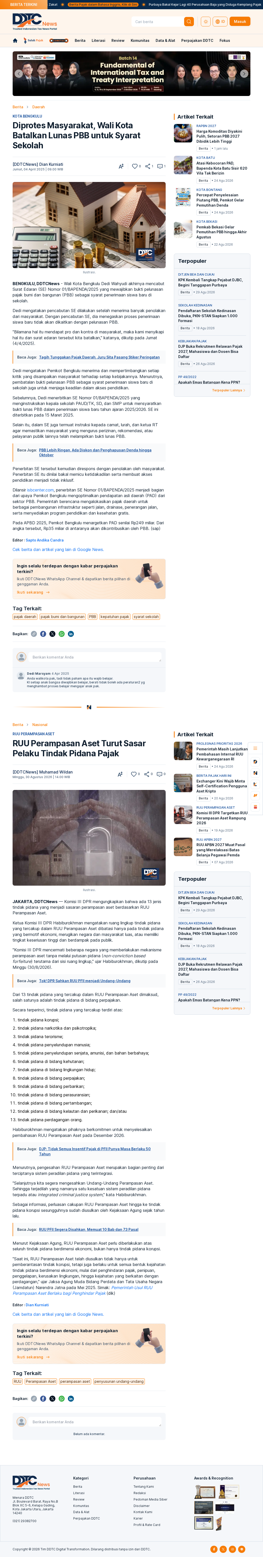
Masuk (240, 21)
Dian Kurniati (37, 1305)
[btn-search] (189, 21)
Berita (80, 40)
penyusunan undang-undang (119, 1381)
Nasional (40, 724)
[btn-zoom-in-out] (121, 166)
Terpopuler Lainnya (227, 390)
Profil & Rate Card (147, 1525)
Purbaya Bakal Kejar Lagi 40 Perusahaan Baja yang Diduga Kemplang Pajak (172, 4)
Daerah (38, 107)
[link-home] (15, 40)
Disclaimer (142, 1506)
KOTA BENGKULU (27, 116)
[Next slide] (244, 74)
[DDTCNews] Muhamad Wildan (43, 772)
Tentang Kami (144, 1486)
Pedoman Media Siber (150, 1499)
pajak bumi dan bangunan (62, 616)
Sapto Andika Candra (45, 540)
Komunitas (140, 40)
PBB (92, 616)
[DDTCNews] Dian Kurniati (38, 164)
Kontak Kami (143, 1512)
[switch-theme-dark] (206, 21)
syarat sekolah (146, 616)
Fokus (225, 40)
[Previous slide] (19, 74)
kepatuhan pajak (115, 616)
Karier (138, 1518)
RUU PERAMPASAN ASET (34, 734)
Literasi (98, 40)
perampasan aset (75, 1381)
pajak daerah (25, 616)
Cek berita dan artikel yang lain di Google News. (58, 549)
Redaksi (140, 1493)
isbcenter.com (40, 489)
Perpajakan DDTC (197, 40)
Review (118, 40)
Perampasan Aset (41, 1381)
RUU (17, 1381)
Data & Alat (165, 40)
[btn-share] (148, 166)
